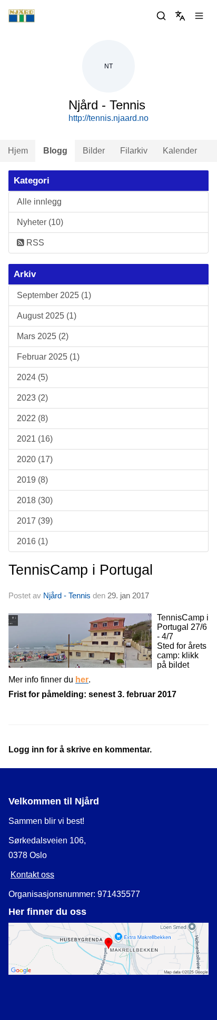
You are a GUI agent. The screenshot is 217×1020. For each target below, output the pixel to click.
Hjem (18, 150)
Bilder (94, 150)
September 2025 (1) (54, 295)
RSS (34, 242)
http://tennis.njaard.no (108, 118)
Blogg (55, 150)
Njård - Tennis (67, 595)
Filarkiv (133, 150)
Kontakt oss (32, 874)
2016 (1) (32, 541)
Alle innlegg (39, 201)
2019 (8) (32, 479)
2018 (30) (35, 500)
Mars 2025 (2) (42, 336)
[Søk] (161, 15)
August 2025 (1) (46, 315)
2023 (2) (32, 397)
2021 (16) (35, 438)
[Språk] (180, 15)
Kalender (180, 150)
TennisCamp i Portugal (80, 570)
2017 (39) (35, 520)
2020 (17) (35, 459)
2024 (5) (32, 377)
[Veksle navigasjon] (199, 15)
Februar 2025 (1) (48, 356)
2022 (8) (32, 418)
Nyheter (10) (40, 222)
